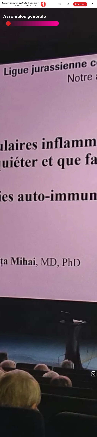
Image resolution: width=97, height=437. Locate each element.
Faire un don (80, 4)
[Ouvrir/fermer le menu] (92, 4)
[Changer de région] (67, 4)
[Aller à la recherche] (60, 4)
